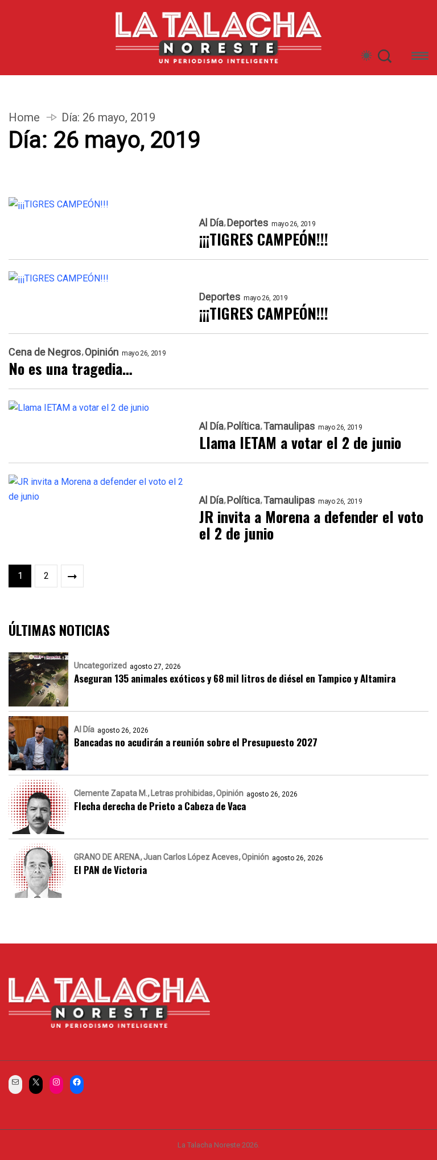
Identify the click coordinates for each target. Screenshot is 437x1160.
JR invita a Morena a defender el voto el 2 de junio (311, 525)
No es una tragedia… (71, 368)
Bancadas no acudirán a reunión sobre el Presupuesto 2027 (196, 742)
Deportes (248, 222)
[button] (419, 58)
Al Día (211, 222)
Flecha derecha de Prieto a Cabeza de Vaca (160, 805)
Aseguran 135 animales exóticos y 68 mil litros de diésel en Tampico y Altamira (234, 678)
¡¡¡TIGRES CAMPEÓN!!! (263, 239)
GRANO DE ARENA (107, 857)
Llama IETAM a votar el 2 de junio (300, 442)
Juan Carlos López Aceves (190, 857)
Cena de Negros (45, 352)
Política (243, 426)
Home (24, 117)
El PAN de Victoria (110, 869)
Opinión (102, 352)
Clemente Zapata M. (110, 793)
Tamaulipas (289, 426)
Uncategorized (100, 665)
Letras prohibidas (182, 793)
